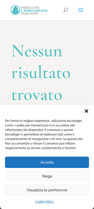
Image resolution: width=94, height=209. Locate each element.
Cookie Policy (44, 201)
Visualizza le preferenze (47, 190)
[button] (86, 111)
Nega (47, 176)
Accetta (47, 162)
